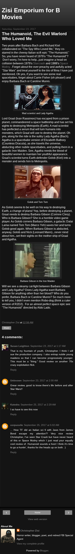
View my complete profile (30, 543)
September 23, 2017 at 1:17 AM (48, 346)
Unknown (16, 380)
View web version (37, 519)
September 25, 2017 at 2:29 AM (38, 404)
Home (37, 512)
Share (6, 328)
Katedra (15, 404)
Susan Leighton (19, 346)
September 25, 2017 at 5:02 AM (41, 425)
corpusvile (16, 425)
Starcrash (39, 63)
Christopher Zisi (29, 530)
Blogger (44, 550)
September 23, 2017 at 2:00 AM (40, 380)
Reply (13, 369)
